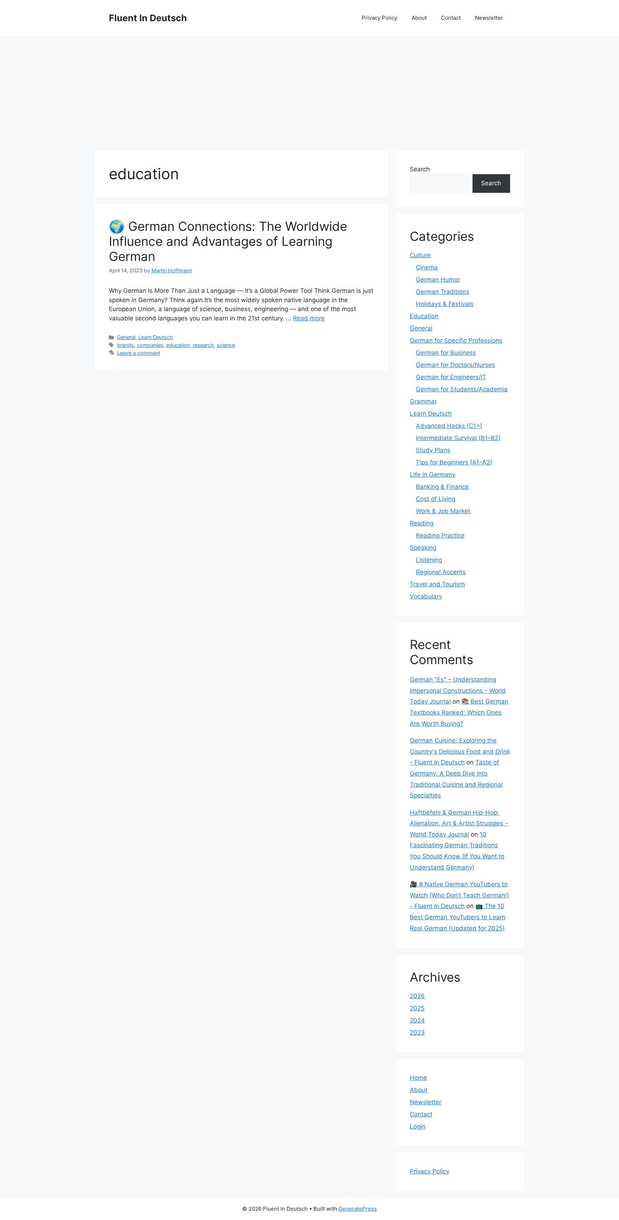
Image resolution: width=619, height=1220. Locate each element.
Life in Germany (432, 474)
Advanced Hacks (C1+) (449, 425)
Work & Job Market (443, 511)
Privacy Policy (379, 17)
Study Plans (433, 450)
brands (125, 345)
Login (418, 1126)
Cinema (427, 267)
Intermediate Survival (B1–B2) (458, 438)
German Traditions (442, 291)
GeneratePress (358, 1208)
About (419, 17)
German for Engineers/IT (451, 377)
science (226, 345)
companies (150, 345)
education (178, 345)
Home (418, 1077)
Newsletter (489, 17)
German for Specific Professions (456, 340)
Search (420, 169)
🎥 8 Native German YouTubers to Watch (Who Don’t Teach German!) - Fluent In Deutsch (459, 895)
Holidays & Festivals (445, 304)
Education (424, 316)
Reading (421, 523)
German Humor (438, 279)
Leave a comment (138, 353)
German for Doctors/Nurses (455, 364)
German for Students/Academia (462, 389)
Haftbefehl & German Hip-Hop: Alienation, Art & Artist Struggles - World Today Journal (459, 823)
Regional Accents (441, 572)
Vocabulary (426, 596)
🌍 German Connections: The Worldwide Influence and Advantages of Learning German (228, 241)
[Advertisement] (309, 89)
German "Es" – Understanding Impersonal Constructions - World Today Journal (458, 690)
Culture (420, 255)
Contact (451, 17)
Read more (309, 318)
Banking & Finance (442, 486)
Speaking (423, 547)
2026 (417, 996)
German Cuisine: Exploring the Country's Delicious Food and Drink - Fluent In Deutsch (460, 751)
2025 (417, 1008)
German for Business (446, 352)
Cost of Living (435, 498)
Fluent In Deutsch (148, 18)
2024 (417, 1020)
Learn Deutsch (155, 337)
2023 (417, 1032)
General (126, 337)
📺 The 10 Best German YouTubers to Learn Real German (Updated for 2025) (457, 916)
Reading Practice (440, 535)
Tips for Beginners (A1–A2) (454, 462)
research (203, 345)
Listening (429, 559)
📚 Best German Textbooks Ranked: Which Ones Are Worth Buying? (459, 712)
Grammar (423, 401)
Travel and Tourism (437, 584)
